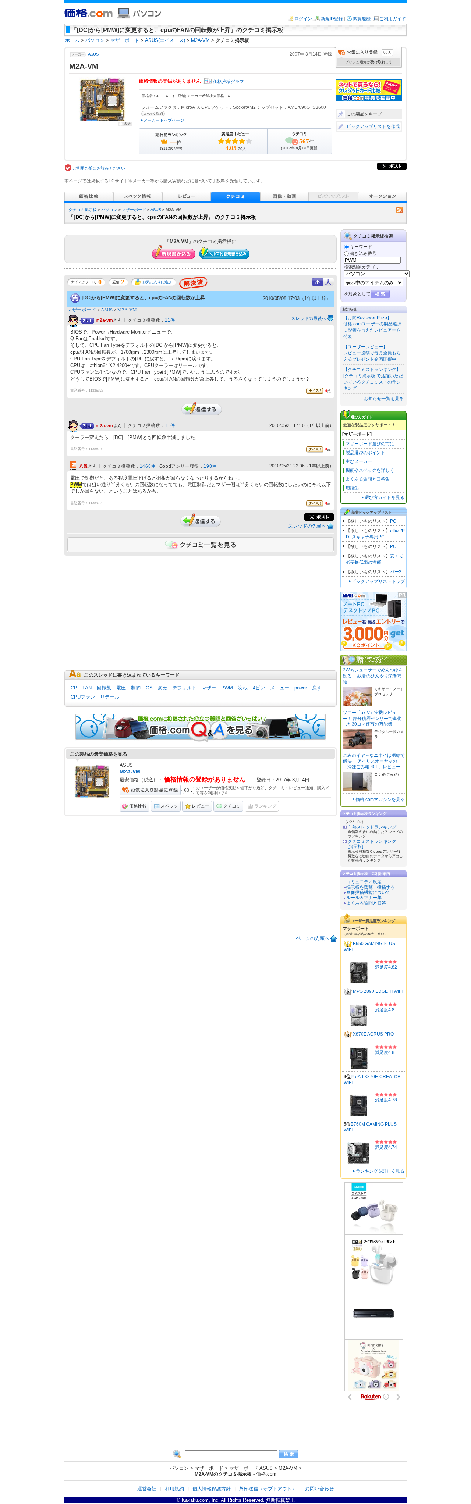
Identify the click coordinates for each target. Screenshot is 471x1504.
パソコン (109, 209)
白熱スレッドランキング (372, 827)
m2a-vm (104, 320)
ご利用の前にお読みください (98, 168)
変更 (162, 688)
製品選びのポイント (365, 452)
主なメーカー (359, 461)
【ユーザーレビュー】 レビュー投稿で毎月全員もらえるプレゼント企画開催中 (372, 353)
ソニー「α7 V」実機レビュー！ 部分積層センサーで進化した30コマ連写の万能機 (372, 718)
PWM (227, 688)
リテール (109, 697)
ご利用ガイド (392, 18)
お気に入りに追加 (157, 282)
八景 (83, 466)
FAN (87, 688)
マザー (209, 688)
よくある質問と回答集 (368, 479)
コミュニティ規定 (364, 881)
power (300, 688)
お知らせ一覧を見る (384, 398)
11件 (170, 320)
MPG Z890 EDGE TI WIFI (378, 991)
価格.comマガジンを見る (380, 799)
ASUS (93, 54)
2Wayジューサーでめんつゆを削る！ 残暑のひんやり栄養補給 (373, 675)
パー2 (395, 571)
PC (393, 521)
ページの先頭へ (312, 938)
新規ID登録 (332, 18)
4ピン (259, 688)
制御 (136, 688)
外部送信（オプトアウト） (268, 1488)
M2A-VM (127, 310)
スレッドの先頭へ (307, 526)
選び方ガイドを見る (384, 497)
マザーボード (134, 209)
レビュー (200, 806)
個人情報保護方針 (211, 1488)
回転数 (104, 688)
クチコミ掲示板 (82, 209)
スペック (169, 806)
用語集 (352, 488)
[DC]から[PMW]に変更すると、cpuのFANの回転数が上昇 (143, 297)
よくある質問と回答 (366, 903)
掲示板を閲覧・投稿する (370, 887)
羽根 (243, 688)
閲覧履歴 (362, 18)
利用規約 (174, 1488)
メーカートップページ (164, 120)
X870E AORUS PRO (373, 1034)
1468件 (148, 466)
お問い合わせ (319, 1488)
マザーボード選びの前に (370, 443)
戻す (317, 688)
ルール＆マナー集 (364, 897)
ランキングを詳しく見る (380, 1171)
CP (74, 688)
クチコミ (232, 806)
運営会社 (146, 1488)
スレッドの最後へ (308, 318)
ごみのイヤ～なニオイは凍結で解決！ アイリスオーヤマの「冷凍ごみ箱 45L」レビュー (374, 761)
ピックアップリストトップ (378, 581)
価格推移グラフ (228, 81)
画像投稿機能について (368, 892)
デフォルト (184, 688)
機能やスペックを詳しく (370, 470)
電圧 (121, 688)
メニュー (279, 688)
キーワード (361, 246)
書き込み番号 (363, 253)
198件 (209, 466)
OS (149, 688)
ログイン (303, 18)
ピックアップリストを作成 (373, 126)
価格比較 (138, 806)
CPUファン (83, 697)
